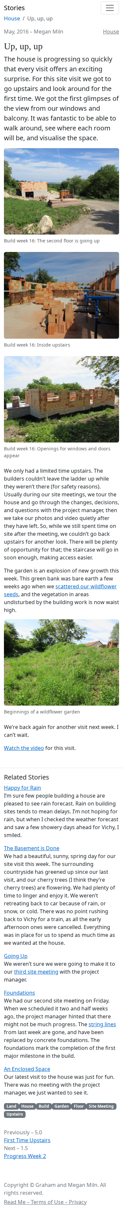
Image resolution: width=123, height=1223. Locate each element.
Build (44, 1106)
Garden (61, 1106)
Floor (79, 1106)
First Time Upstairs (27, 1140)
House (12, 18)
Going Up (16, 956)
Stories (14, 7)
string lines (102, 1024)
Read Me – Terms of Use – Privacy (45, 1202)
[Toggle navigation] (110, 7)
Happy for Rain (22, 787)
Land (11, 1106)
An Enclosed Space (27, 1069)
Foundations (19, 992)
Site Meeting (101, 1106)
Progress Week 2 (25, 1156)
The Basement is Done (31, 848)
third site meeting (36, 971)
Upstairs (15, 1114)
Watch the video (24, 748)
